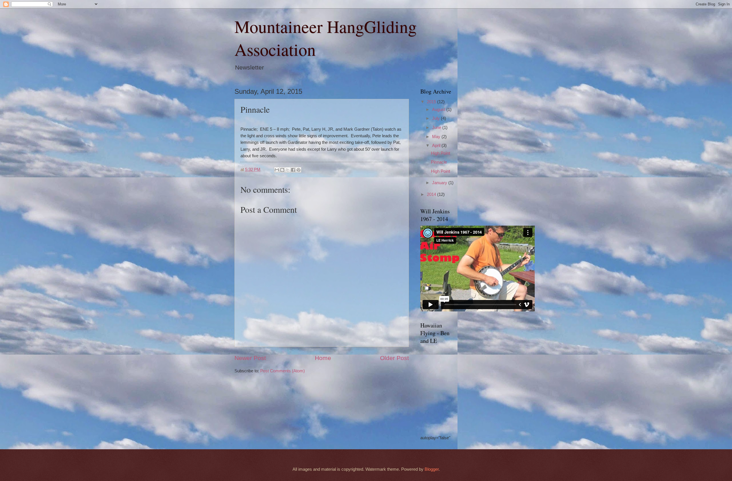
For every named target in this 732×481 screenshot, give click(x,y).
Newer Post (250, 358)
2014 (432, 194)
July (436, 118)
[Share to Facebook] (293, 170)
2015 (432, 102)
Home (323, 358)
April (436, 145)
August (439, 109)
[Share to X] (288, 170)
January (440, 182)
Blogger (432, 469)
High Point (440, 153)
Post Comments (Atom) (282, 371)
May (436, 136)
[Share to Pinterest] (298, 170)
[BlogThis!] (282, 170)
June (437, 127)
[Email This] (277, 170)
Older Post (394, 358)
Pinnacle (439, 162)
